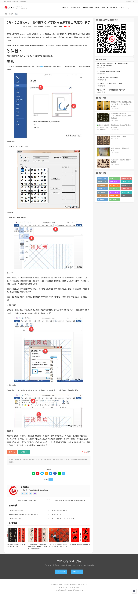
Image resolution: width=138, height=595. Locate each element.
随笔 (122, 7)
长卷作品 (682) (101, 196)
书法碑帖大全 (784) (101, 185)
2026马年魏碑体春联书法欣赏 (80, 544)
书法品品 (9, 7)
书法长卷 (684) (113, 192)
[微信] (33, 473)
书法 (42, 66)
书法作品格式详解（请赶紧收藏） (108, 78)
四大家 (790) (113, 182)
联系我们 (61, 571)
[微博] (37, 473)
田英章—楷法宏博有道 (16, 510)
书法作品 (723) (113, 185)
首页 (66, 7)
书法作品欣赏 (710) (125, 189)
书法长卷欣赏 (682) (125, 192)
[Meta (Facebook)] (55, 473)
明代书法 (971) (101, 178)
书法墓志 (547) (101, 199)
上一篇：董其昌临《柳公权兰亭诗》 (27, 500)
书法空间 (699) (101, 192)
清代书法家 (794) (126, 178)
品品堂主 (26, 487)
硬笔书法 (76, 7)
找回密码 (23, 2)
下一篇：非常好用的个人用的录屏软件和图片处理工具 (69, 500)
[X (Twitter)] (50, 473)
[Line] (59, 473)
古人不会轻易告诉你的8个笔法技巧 (108, 72)
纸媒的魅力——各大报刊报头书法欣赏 (109, 84)
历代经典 (100, 7)
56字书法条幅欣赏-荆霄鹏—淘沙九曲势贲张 (23, 514)
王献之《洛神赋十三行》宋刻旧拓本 (62, 518)
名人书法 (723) (101, 189)
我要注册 (15, 2)
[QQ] (42, 473)
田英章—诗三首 (55, 514)
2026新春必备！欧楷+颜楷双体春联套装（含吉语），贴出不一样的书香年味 (37, 546)
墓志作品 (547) (113, 199)
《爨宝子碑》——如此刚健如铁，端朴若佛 (111, 90)
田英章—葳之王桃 (15, 518)
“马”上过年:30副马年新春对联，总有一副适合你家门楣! (58, 545)
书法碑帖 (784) (125, 182)
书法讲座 (88, 7)
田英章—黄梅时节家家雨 (58, 510)
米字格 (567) (125, 196)
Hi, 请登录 (7, 2)
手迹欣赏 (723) (113, 189)
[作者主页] (30, 493)
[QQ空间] (46, 473)
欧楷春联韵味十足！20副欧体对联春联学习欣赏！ (17, 545)
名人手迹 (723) (125, 185)
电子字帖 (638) (113, 196)
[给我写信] (35, 493)
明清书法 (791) (101, 182)
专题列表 (112, 7)
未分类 (11, 14)
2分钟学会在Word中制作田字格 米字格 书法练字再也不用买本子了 (48, 22)
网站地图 (76, 588)
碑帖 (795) (112, 178)
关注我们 (129, 2)
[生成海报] (63, 473)
